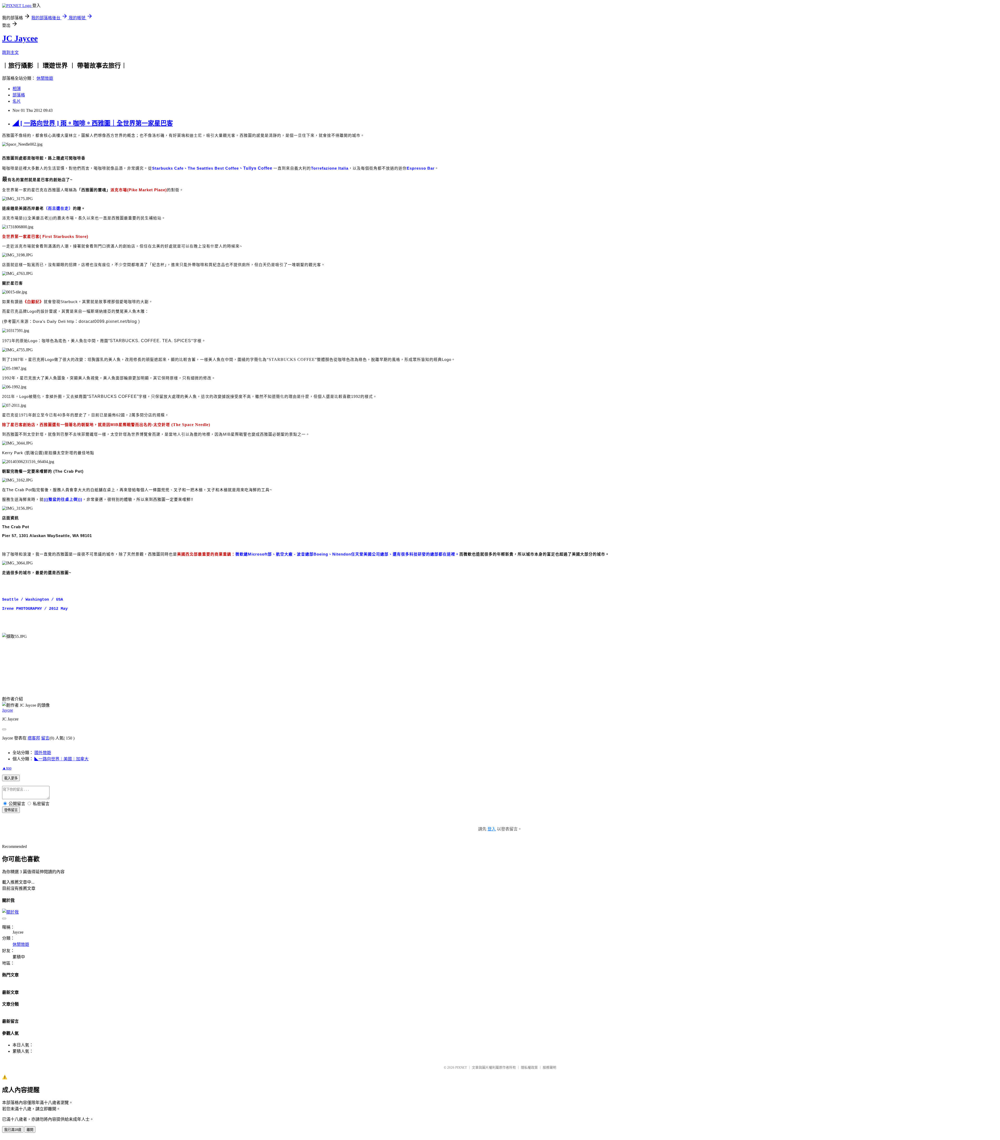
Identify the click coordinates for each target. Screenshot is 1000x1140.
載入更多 (11, 778)
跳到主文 (10, 52)
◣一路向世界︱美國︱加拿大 (61, 759)
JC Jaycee (20, 38)
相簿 (16, 89)
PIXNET (461, 1067)
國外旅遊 (42, 752)
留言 (45, 738)
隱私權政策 (529, 1067)
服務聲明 (549, 1067)
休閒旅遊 (44, 78)
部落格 (18, 95)
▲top (6, 768)
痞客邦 (34, 738)
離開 (30, 1130)
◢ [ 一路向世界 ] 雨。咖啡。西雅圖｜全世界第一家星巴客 (92, 123)
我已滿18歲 (12, 1130)
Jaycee (7, 710)
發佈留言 (11, 810)
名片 (16, 101)
